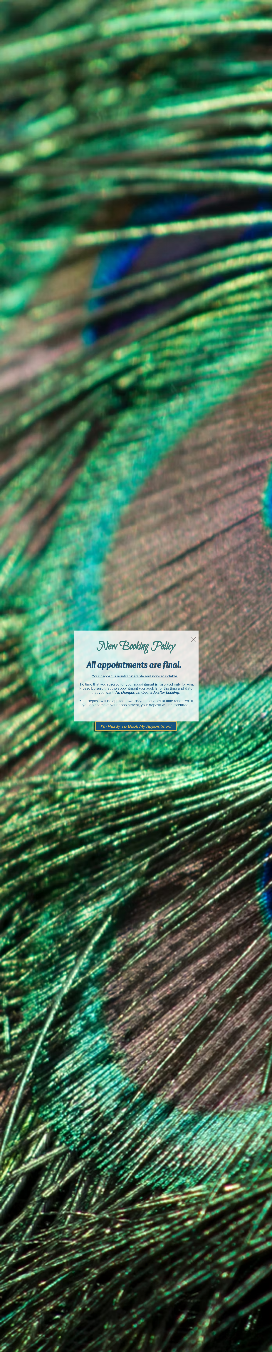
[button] (193, 639)
